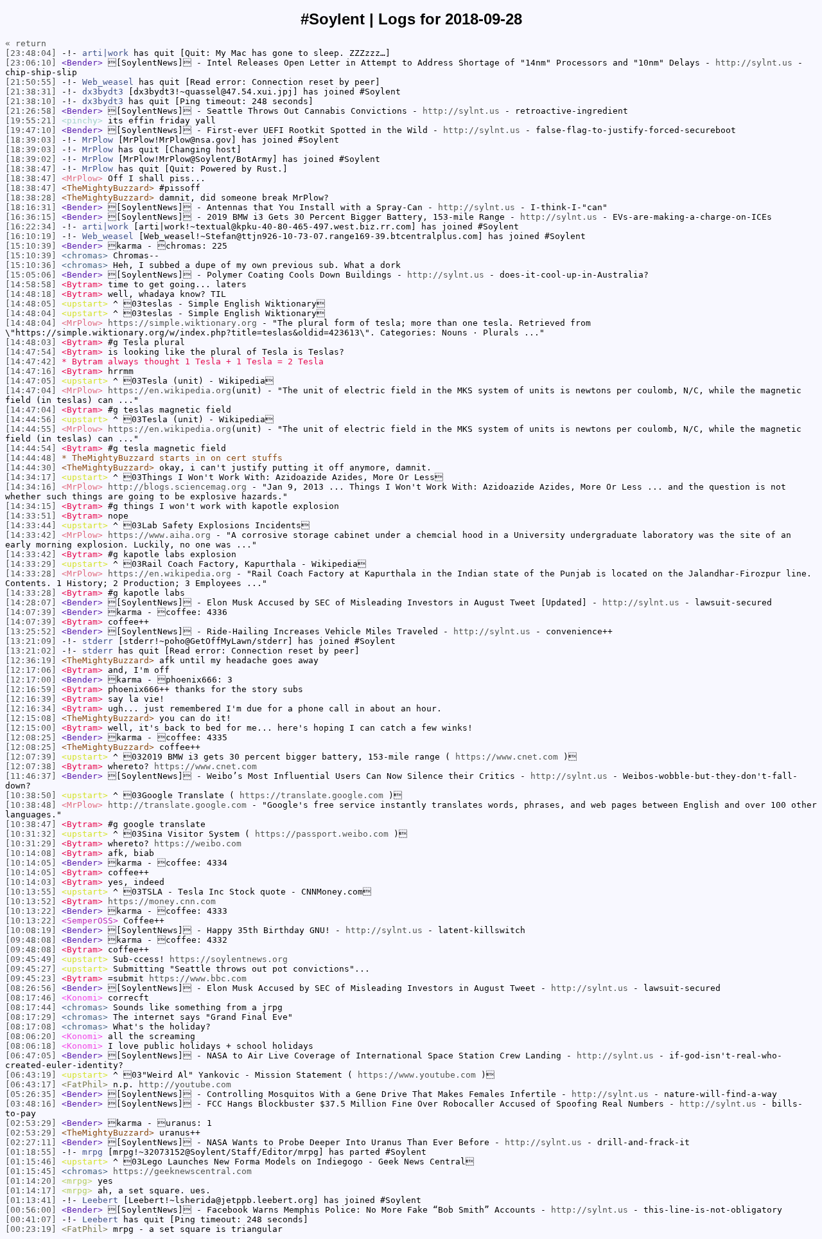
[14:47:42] (31, 361)
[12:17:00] (31, 679)
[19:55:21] (31, 120)
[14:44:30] (31, 467)
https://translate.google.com (311, 795)
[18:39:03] (31, 140)
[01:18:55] (31, 1152)
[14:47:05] (31, 381)
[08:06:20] (31, 1036)
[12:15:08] (31, 718)
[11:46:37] (31, 776)
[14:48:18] (31, 294)
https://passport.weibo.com (322, 834)
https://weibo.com (197, 843)
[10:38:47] (31, 824)
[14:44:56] (31, 419)
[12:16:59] (31, 689)
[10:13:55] (31, 891)
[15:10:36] (31, 265)
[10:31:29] (31, 843)
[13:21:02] (31, 650)
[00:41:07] (31, 1219)
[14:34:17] (31, 477)
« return (25, 43)
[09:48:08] (31, 940)
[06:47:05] (31, 1055)
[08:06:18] (31, 1046)
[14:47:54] (31, 352)
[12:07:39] (31, 757)
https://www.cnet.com (506, 757)
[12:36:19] (31, 660)
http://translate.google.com (177, 805)
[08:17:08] (31, 1026)
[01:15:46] (31, 1161)
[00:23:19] (31, 1229)
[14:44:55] (31, 429)
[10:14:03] (31, 882)
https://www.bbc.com (198, 978)
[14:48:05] (31, 303)
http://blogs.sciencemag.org (177, 487)
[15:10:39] (31, 246)
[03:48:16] (31, 1104)
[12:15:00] (31, 728)
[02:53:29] (31, 1123)
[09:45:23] (31, 978)
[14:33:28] (31, 573)
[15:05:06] (31, 275)
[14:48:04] (31, 313)
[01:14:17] (31, 1190)
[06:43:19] (31, 1075)
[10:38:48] (31, 805)
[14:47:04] (31, 390)
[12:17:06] (31, 670)
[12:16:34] (31, 708)
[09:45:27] (31, 969)
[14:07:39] (31, 612)
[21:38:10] (31, 101)
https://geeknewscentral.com (182, 1171)
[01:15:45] (31, 1171)
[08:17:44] (31, 1007)
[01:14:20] (31, 1181)
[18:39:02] (31, 159)
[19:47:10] (31, 130)
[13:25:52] (31, 631)
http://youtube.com (185, 1084)
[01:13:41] (31, 1200)
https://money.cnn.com (162, 901)
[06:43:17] (31, 1084)
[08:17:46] (31, 998)
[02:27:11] (31, 1142)
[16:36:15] (31, 217)
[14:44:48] (31, 458)
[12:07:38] (31, 766)
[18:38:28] (31, 197)
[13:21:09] (31, 641)
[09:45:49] (31, 959)
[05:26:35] (31, 1094)
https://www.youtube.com (417, 1075)
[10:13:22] (31, 911)
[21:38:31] (31, 91)
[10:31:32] (31, 834)
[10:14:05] (31, 863)
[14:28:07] (31, 602)
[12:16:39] (31, 699)
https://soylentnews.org (229, 959)
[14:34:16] (31, 487)
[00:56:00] (31, 1210)
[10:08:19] (31, 930)
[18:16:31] (31, 207)
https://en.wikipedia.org (169, 390)
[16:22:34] (31, 226)
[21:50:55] (31, 82)
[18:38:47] (31, 169)
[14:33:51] (31, 516)
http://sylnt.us (753, 62)
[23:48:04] (31, 53)
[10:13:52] (31, 901)
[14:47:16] (31, 371)
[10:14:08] (31, 853)
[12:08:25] (31, 737)
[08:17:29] (31, 1017)
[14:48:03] (31, 342)
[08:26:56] (31, 988)
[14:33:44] (31, 525)
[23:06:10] (31, 62)
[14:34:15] (31, 506)
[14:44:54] (31, 448)
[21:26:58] (31, 111)
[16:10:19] (31, 236)
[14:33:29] (31, 564)
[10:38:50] (31, 795)
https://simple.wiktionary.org (182, 323)
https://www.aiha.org (159, 535)
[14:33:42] (31, 535)
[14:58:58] (31, 284)
